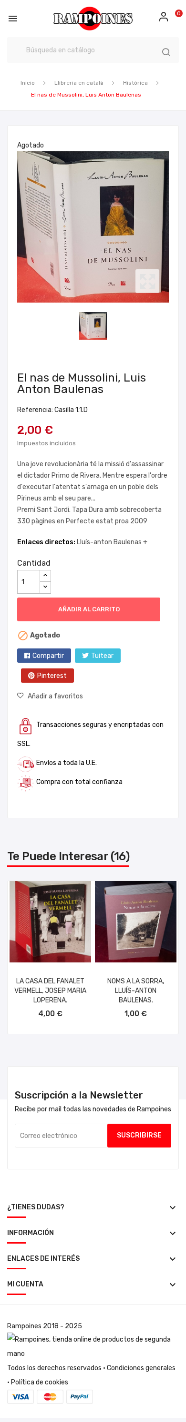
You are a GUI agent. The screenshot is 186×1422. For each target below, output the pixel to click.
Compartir (48, 656)
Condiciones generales (141, 1368)
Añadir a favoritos (55, 696)
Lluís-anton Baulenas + (112, 542)
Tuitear (102, 656)
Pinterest (52, 676)
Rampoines (24, 1326)
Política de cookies (39, 1382)
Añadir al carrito (89, 609)
